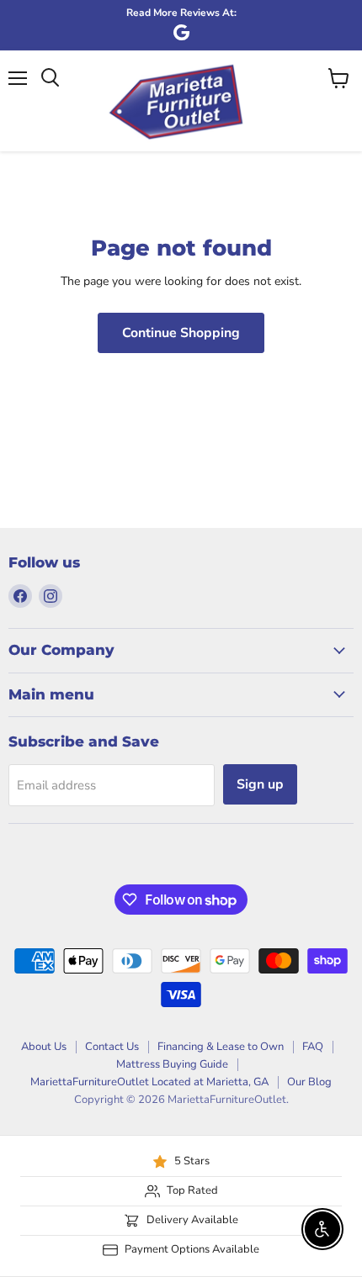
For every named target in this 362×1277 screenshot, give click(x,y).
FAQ (312, 1046)
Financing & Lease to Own (220, 1046)
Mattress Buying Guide (172, 1064)
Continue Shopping (181, 333)
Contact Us (112, 1046)
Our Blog (309, 1082)
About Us (44, 1046)
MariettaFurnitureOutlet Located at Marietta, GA (149, 1082)
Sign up (260, 784)
